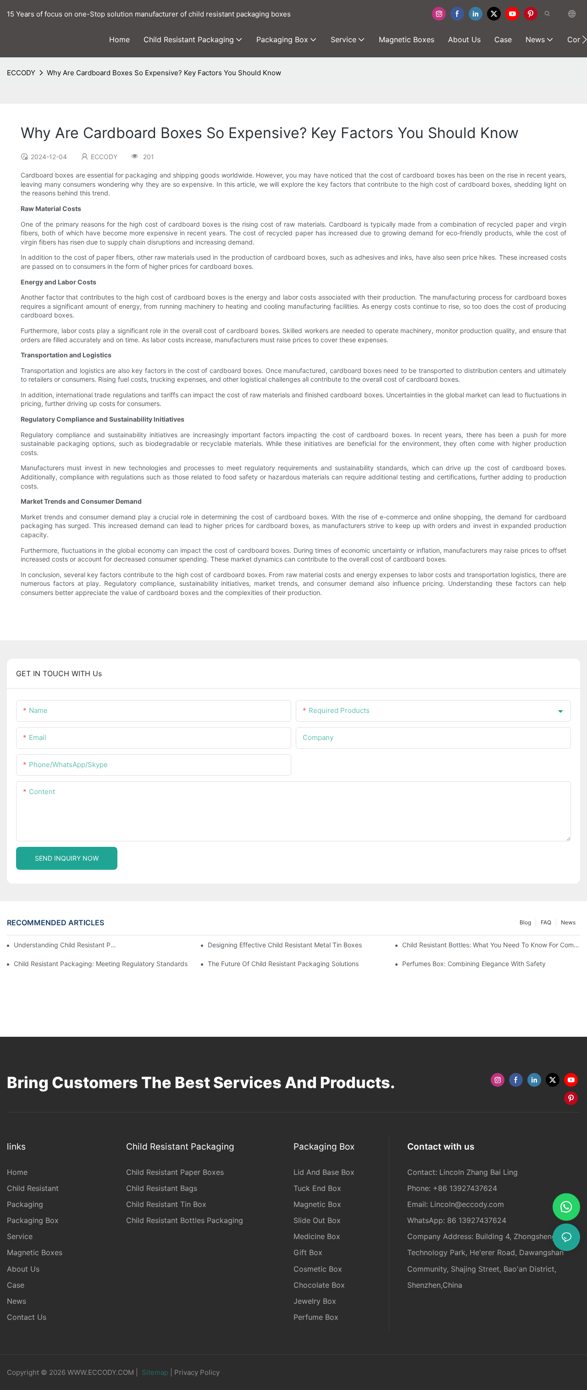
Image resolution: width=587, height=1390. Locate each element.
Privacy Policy (197, 1372)
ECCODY (21, 72)
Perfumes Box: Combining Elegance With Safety (474, 963)
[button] (584, 39)
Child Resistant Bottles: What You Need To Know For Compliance (491, 945)
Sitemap (155, 1372)
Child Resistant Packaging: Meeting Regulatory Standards (101, 963)
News (568, 922)
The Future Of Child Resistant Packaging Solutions (283, 963)
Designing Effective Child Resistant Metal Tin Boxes (285, 945)
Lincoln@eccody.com (467, 1204)
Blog (525, 922)
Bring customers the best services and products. (201, 1082)
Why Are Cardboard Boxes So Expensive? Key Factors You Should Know (164, 72)
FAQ (546, 922)
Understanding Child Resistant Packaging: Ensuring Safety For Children (65, 945)
